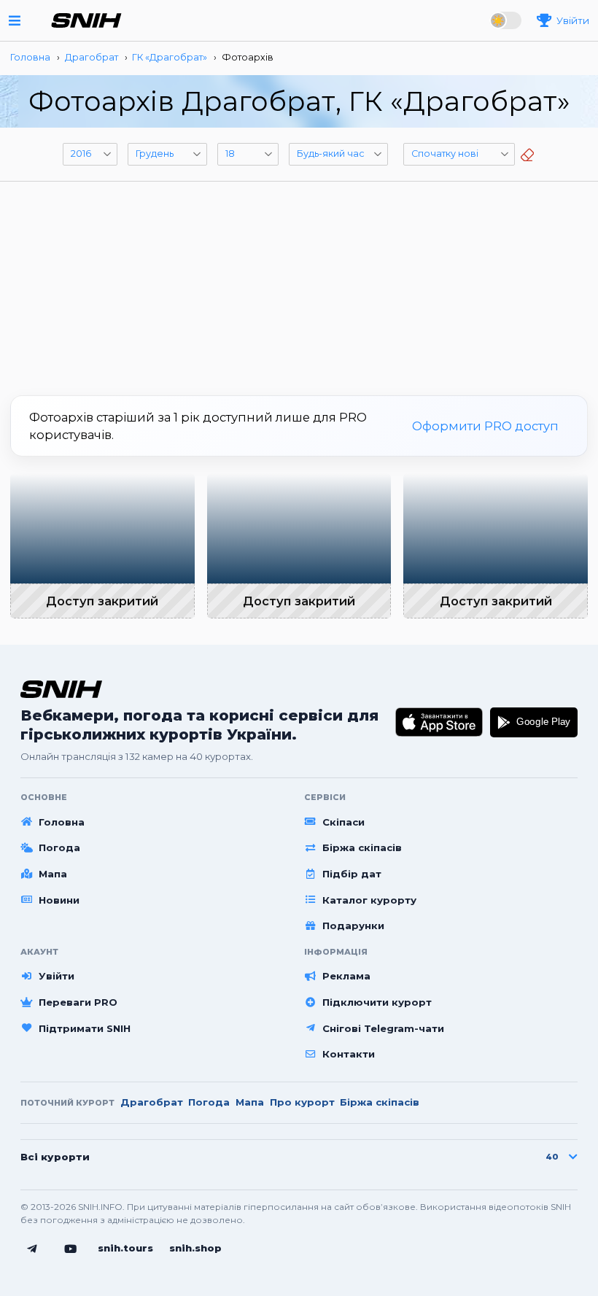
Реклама (346, 976)
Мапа (53, 874)
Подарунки (353, 925)
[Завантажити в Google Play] (534, 722)
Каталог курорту (369, 900)
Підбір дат (351, 874)
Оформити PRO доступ (485, 426)
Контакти (348, 1054)
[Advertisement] (299, 283)
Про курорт (302, 1102)
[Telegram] (32, 1249)
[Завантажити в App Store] (439, 722)
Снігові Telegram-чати (383, 1028)
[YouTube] (70, 1249)
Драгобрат (151, 1102)
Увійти (56, 976)
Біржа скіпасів (362, 847)
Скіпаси (343, 822)
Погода (59, 847)
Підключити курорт (377, 1002)
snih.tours (125, 1248)
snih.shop (195, 1248)
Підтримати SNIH (85, 1028)
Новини (59, 900)
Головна (62, 822)
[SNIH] (61, 688)
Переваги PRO (78, 1002)
